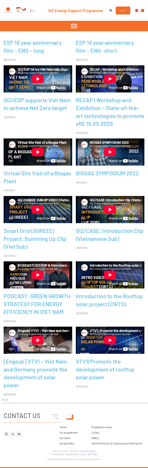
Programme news (101, 427)
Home (63, 427)
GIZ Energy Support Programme (75, 10)
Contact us (22, 415)
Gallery (95, 438)
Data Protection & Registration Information (116, 443)
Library (95, 432)
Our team (65, 438)
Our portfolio (67, 443)
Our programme (69, 432)
